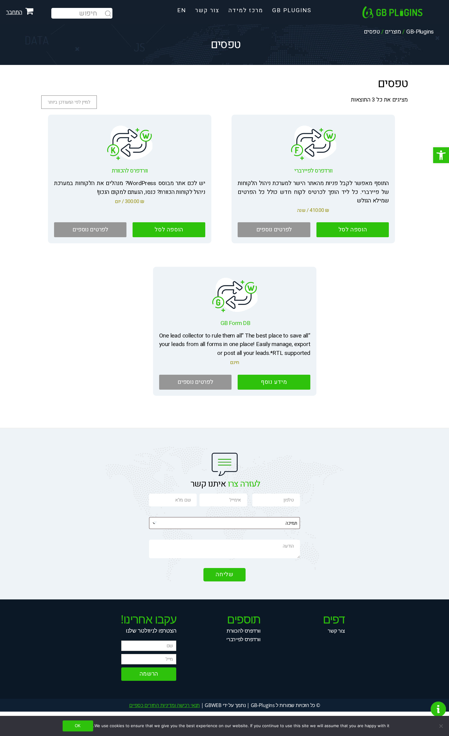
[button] (441, 155)
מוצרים (393, 31)
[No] (441, 726)
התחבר (14, 12)
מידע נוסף (274, 382)
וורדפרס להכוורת (244, 630)
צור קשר (336, 630)
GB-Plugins (420, 31)
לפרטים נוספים (274, 229)
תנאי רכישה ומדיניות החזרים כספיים (164, 705)
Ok (78, 725)
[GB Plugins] (405, 12)
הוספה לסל (352, 229)
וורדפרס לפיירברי (243, 639)
